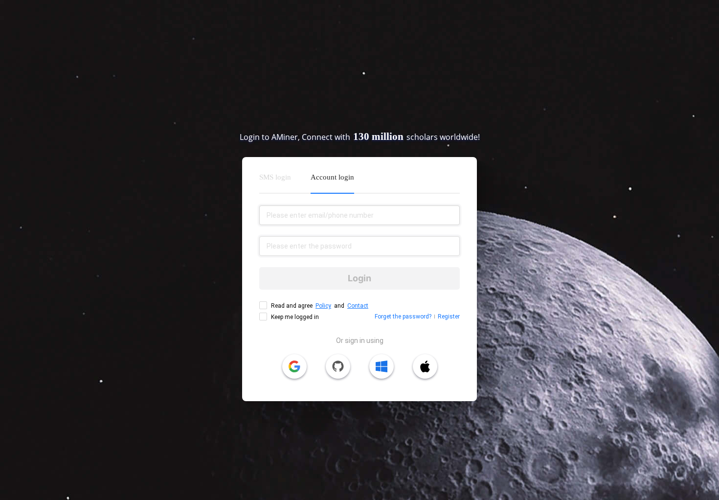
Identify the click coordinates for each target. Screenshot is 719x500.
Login (359, 278)
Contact (357, 305)
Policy (323, 305)
